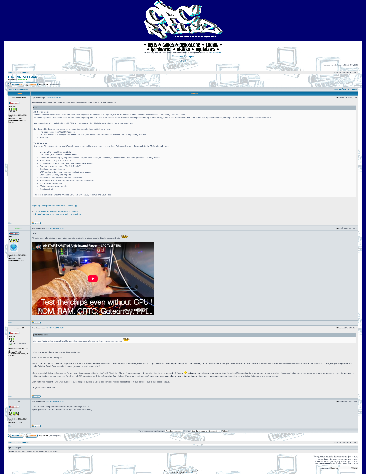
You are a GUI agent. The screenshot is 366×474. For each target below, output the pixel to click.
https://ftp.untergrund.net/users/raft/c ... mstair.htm (58, 214)
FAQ (184, 61)
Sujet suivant (352, 89)
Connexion (178, 57)
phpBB (175, 471)
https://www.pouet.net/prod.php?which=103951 (57, 211)
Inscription (190, 57)
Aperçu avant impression (18, 89)
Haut (10, 223)
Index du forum (14, 72)
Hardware (25, 72)
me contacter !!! (216, 52)
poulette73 (22, 79)
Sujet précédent (340, 89)
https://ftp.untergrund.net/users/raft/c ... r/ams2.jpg (54, 205)
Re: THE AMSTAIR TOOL (55, 228)
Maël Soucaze (191, 472)
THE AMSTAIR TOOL (22, 76)
